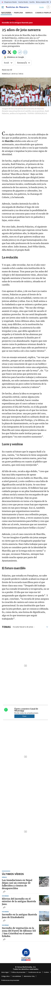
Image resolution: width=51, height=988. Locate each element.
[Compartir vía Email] (25, 52)
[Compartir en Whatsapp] (15, 52)
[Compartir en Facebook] (4, 52)
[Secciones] (2, 7)
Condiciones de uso (34, 972)
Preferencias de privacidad (10, 980)
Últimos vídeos (13, 874)
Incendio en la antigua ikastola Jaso (17, 22)
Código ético (5, 976)
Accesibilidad (16, 976)
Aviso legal (5, 972)
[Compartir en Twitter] (9, 52)
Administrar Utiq (29, 976)
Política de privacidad (18, 972)
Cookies (46, 972)
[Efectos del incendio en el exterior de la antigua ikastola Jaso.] (44, 900)
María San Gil (7, 70)
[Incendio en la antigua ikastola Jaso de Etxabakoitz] (44, 916)
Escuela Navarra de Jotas (23, 627)
